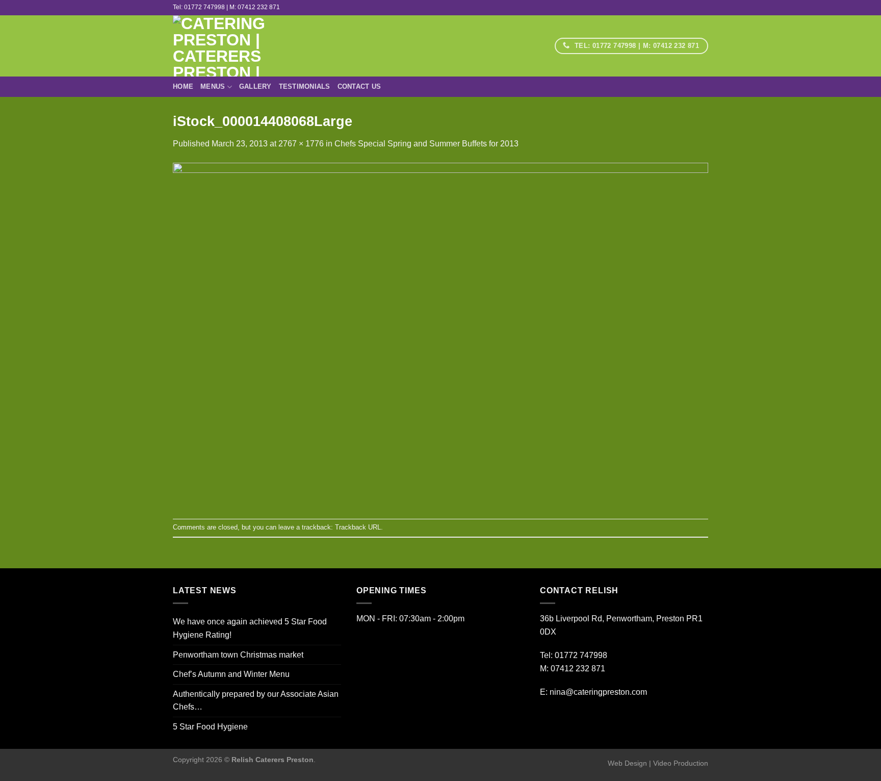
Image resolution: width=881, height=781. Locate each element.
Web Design (627, 763)
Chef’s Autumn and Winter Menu (231, 674)
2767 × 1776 (301, 143)
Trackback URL (358, 527)
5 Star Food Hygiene (210, 726)
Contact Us (359, 86)
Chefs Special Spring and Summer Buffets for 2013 (426, 143)
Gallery (255, 86)
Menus (212, 86)
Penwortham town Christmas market (238, 654)
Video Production (680, 763)
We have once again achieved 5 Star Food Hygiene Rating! (250, 628)
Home (183, 86)
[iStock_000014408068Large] (440, 334)
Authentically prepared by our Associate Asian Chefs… (256, 701)
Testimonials (304, 86)
